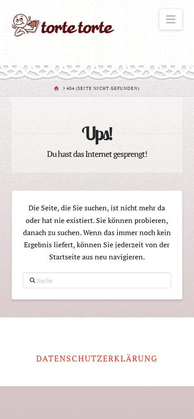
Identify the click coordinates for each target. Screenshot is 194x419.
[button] (170, 19)
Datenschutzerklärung (96, 358)
